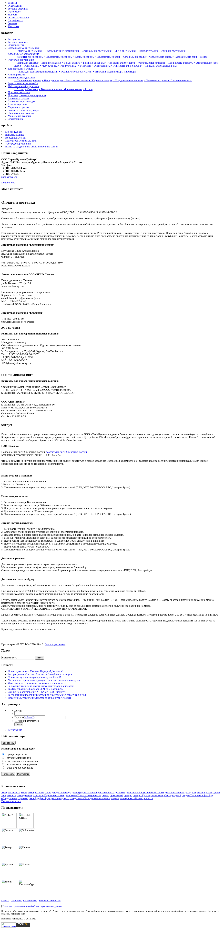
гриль (48, 792)
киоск (200, 792)
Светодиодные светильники (21, 140)
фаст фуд (34, 798)
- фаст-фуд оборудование (19, 767)
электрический (128, 798)
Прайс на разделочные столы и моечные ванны (31, 146)
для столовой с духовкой (111, 792)
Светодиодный (172, 795)
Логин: (18, 710)
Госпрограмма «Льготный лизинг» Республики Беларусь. (40, 674)
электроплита (145, 798)
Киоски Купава (13, 131)
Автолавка (14, 792)
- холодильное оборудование (21, 764)
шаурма (115, 798)
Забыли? (29, 717)
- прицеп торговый (16, 754)
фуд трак (64, 798)
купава (208, 792)
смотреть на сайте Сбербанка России (66, 452)
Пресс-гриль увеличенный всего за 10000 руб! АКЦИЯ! (39, 697)
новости (11, 795)
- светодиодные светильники (21, 761)
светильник (157, 795)
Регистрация (15, 729)
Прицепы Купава (14, 134)
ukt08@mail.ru (9, 177)
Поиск (39, 658)
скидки (186, 795)
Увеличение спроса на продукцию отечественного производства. (44, 680)
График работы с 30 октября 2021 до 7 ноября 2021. (36, 689)
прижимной (116, 795)
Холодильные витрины (97, 798)
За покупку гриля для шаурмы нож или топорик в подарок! (41, 686)
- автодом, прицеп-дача (18, 757)
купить (216, 792)
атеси (31, 792)
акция (24, 792)
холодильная (77, 798)
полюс (105, 795)
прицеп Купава (141, 795)
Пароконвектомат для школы (60, 795)
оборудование (24, 795)
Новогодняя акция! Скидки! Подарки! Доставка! (35, 671)
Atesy (4, 792)
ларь (3, 795)
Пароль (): (24, 717)
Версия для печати (55, 644)
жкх (194, 792)
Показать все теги (11, 801)
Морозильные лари (15, 137)
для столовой (89, 792)
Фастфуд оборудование (18, 143)
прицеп (128, 795)
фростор (54, 798)
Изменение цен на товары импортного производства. (38, 683)
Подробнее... (8, 182)
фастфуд (44, 798)
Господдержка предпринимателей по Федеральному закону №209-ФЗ (47, 694)
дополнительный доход (178, 792)
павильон (38, 795)
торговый (23, 798)
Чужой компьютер (28, 720)
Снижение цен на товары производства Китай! (34, 677)
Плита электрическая (89, 795)
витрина (39, 792)
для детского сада (61, 792)
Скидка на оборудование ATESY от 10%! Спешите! (37, 691)
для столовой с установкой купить (145, 792)
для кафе (76, 792)
